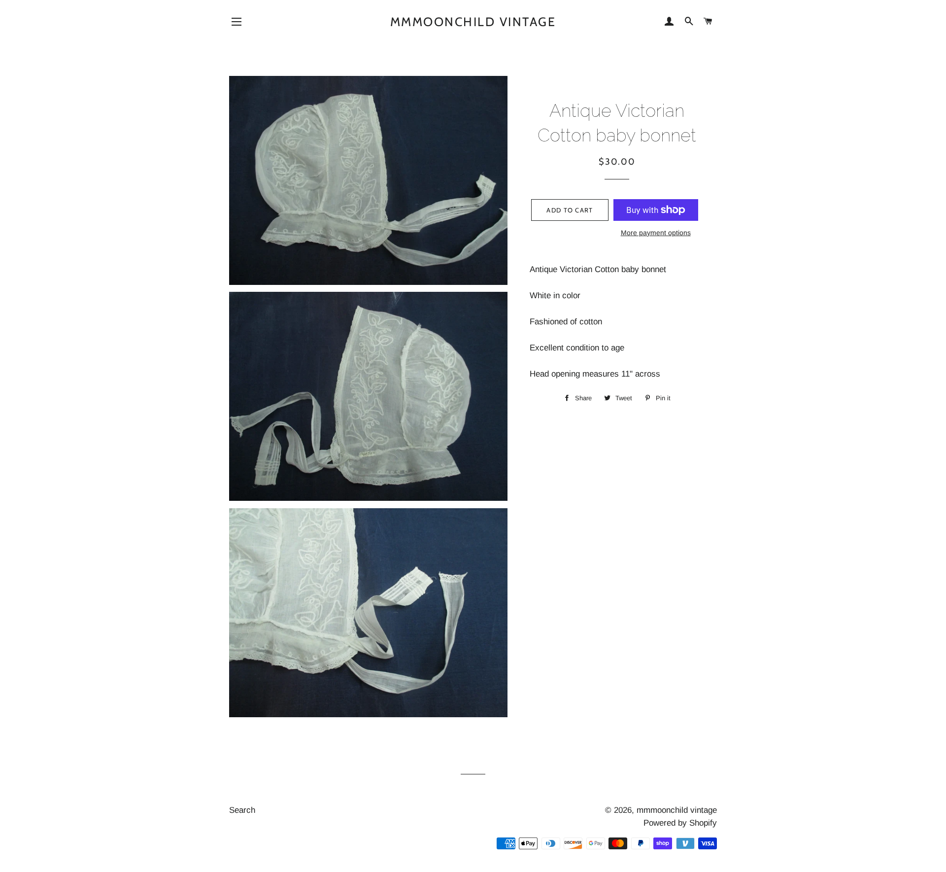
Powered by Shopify (680, 823)
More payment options (656, 233)
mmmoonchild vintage (473, 21)
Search (242, 810)
